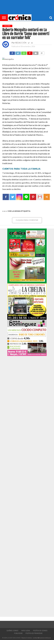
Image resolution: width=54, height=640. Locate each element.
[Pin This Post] (30, 52)
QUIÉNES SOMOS (12, 631)
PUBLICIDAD (18, 633)
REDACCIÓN (20, 43)
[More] (47, 197)
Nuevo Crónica (26, 638)
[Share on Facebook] (12, 52)
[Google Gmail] (40, 197)
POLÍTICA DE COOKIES (40, 631)
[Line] (26, 197)
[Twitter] (12, 197)
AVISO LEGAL (25, 631)
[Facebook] (6, 197)
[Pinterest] (33, 197)
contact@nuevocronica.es (42, 638)
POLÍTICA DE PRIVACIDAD (34, 633)
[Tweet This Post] (18, 52)
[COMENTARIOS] (42, 52)
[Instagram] (19, 197)
